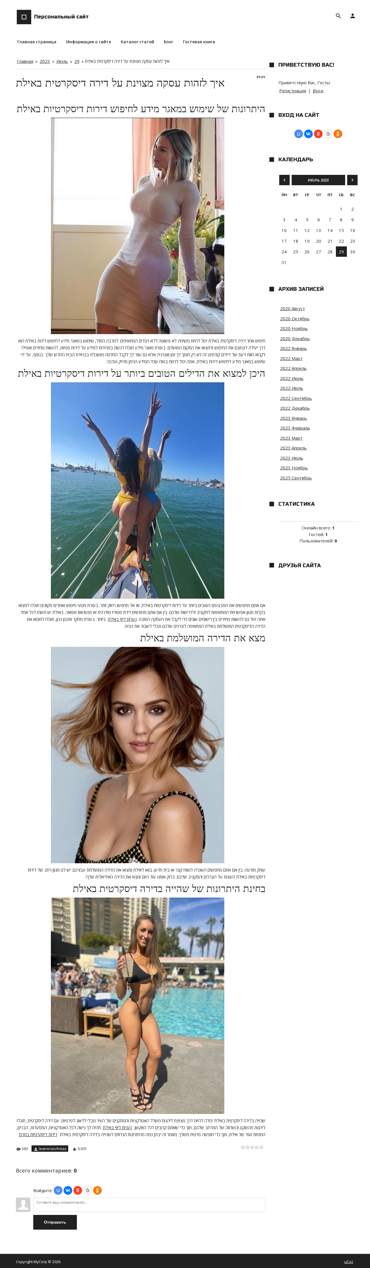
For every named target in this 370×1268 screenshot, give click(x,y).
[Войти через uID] (58, 1190)
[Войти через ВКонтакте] (68, 1190)
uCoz (348, 1261)
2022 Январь (293, 348)
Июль (62, 61)
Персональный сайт (61, 17)
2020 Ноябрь (294, 328)
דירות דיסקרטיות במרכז (38, 1134)
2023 (45, 61)
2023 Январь (293, 418)
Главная (25, 61)
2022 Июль (291, 388)
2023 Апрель (293, 448)
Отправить (55, 1222)
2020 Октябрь (295, 318)
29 (76, 61)
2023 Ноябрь (294, 468)
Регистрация (292, 90)
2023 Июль (291, 458)
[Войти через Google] (87, 1190)
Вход (318, 90)
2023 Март (291, 438)
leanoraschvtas (52, 1148)
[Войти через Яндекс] (77, 1190)
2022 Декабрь (295, 408)
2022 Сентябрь (296, 398)
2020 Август (292, 308)
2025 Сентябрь (296, 478)
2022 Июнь (292, 378)
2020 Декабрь (295, 338)
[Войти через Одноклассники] (97, 1190)
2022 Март (291, 358)
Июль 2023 (318, 180)
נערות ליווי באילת (122, 619)
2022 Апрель (293, 368)
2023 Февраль (295, 428)
